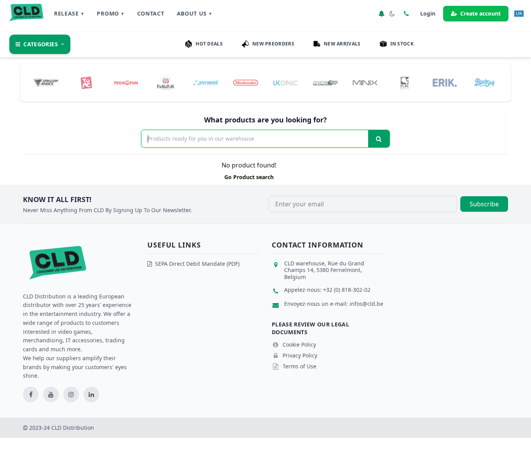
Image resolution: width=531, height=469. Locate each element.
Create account (480, 13)
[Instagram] (71, 394)
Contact (150, 13)
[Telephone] (406, 13)
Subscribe (484, 204)
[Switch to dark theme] (392, 13)
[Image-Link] (46, 83)
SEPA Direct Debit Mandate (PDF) (197, 263)
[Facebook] (30, 394)
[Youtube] (51, 394)
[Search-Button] (379, 138)
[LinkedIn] (91, 394)
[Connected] (381, 13)
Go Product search (249, 177)
